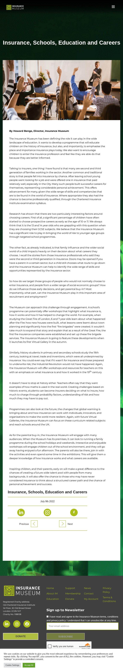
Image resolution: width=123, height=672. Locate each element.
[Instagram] (16, 624)
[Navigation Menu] (113, 7)
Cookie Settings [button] (12, 665)
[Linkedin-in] (6, 624)
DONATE (21, 636)
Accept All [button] (28, 665)
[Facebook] (27, 624)
